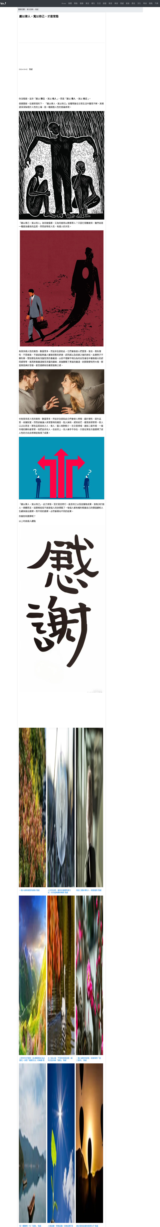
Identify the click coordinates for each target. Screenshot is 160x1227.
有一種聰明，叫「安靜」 (28, 1226)
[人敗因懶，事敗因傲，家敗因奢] (61, 1223)
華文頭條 (30, 9)
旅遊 (104, 3)
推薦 (70, 3)
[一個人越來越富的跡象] (32, 887)
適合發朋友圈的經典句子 (85, 1226)
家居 (110, 3)
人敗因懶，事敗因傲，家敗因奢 (59, 1226)
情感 (122, 3)
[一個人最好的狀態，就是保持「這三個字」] (89, 1055)
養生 (93, 3)
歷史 (133, 3)
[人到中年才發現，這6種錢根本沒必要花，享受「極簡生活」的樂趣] (32, 1055)
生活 (99, 3)
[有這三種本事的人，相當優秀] (89, 887)
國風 (151, 3)
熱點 (76, 3)
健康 (81, 3)
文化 (139, 3)
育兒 (87, 3)
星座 (127, 3)
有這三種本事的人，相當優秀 (87, 890)
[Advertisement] (61, 710)
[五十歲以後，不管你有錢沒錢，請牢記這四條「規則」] (61, 1055)
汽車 (156, 3)
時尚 (145, 3)
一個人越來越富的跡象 (27, 890)
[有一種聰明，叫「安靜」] (32, 1223)
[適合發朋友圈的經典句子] (89, 1223)
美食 (116, 3)
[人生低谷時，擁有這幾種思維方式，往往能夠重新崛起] (61, 887)
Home (64, 3)
